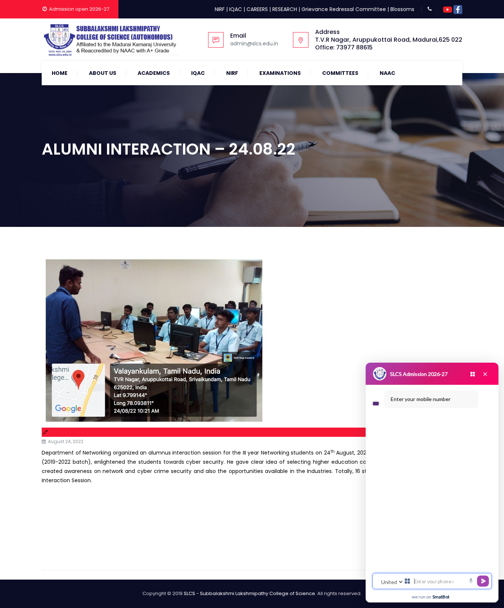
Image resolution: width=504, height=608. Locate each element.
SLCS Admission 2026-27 (419, 374)
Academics (154, 73)
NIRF (220, 9)
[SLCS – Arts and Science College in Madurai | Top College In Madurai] (110, 39)
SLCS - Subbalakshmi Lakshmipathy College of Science (249, 593)
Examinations (280, 73)
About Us (102, 73)
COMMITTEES (340, 73)
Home (60, 73)
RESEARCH (284, 9)
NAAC (387, 73)
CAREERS (257, 9)
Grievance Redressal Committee (343, 9)
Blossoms (402, 9)
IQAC (235, 9)
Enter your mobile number (421, 399)
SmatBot (440, 597)
